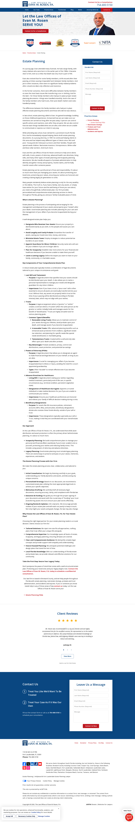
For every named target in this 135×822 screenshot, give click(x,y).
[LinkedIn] (32, 764)
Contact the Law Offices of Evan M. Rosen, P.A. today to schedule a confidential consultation (50, 571)
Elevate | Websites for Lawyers (99, 804)
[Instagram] (28, 768)
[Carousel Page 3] (71, 650)
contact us (58, 586)
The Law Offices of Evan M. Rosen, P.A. (48, 804)
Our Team (36, 10)
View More (67, 656)
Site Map (101, 743)
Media (80, 10)
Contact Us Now (97, 108)
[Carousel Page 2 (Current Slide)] (67, 650)
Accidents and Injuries (95, 131)
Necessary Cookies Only (26, 816)
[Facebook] (24, 764)
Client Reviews (67, 613)
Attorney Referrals (92, 10)
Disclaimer (83, 743)
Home (27, 10)
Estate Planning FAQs (34, 595)
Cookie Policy (47, 781)
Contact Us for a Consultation (100, 2)
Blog (72, 10)
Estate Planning (93, 120)
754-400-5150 (104, 5)
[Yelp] (24, 768)
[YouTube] (40, 764)
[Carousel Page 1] (64, 650)
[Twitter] (28, 764)
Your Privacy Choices (34, 781)
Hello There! (127, 811)
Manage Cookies (59, 781)
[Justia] (36, 764)
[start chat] (129, 817)
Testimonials (62, 10)
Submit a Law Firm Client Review (67, 663)
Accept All (9, 816)
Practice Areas (48, 10)
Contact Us (106, 10)
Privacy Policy (92, 743)
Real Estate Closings (95, 125)
